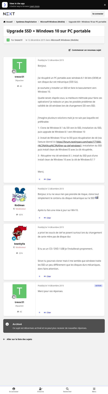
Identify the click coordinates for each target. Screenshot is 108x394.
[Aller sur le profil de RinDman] (19, 194)
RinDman (19, 205)
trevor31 (19, 40)
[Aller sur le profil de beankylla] (19, 233)
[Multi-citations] (39, 179)
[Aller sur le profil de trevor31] (8, 40)
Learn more (5, 5)
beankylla (19, 243)
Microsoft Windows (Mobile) (64, 40)
